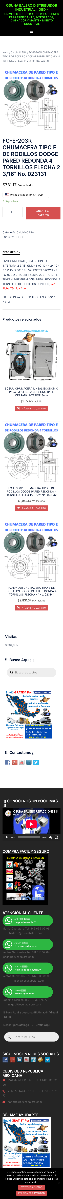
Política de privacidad (31, 1193)
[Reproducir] (7, 837)
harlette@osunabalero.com (25, 1101)
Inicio (6, 52)
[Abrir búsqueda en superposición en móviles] (31, 672)
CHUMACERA (19, 52)
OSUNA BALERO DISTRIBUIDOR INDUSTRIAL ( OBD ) (31, 7)
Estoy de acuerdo (31, 1187)
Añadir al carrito (43, 213)
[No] (58, 1183)
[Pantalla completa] (56, 837)
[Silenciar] (50, 837)
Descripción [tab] (11, 252)
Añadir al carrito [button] (33, 408)
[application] (31, 824)
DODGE (19, 237)
